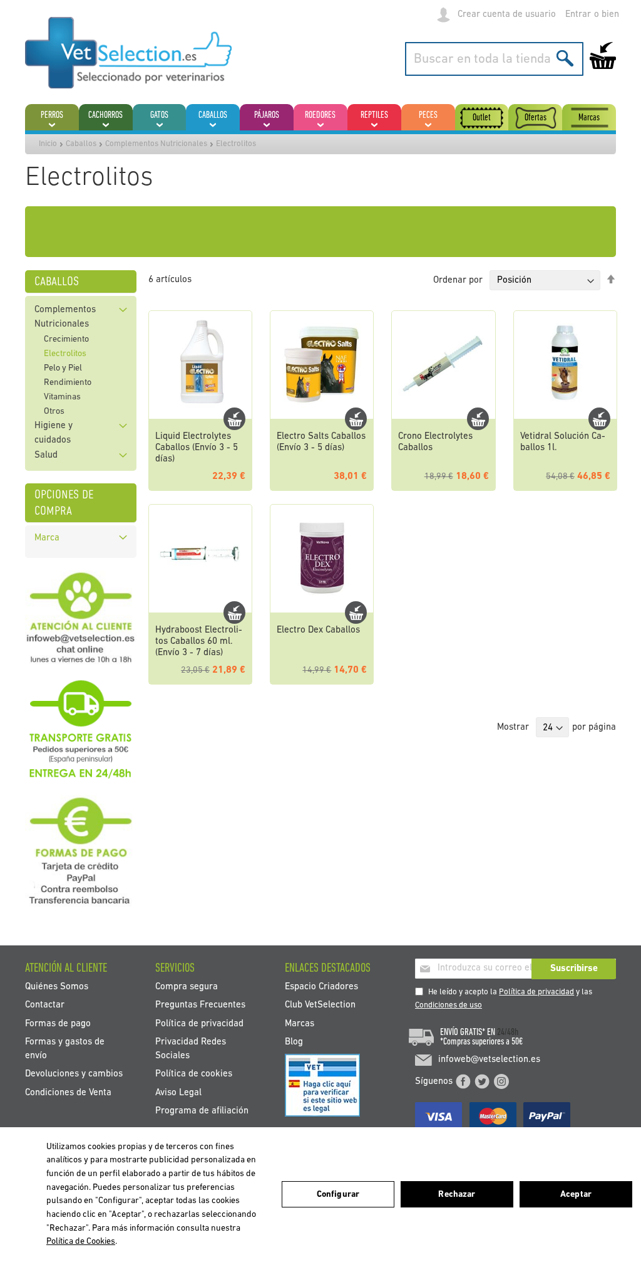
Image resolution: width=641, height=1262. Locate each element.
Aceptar (576, 1194)
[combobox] (494, 59)
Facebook (463, 1081)
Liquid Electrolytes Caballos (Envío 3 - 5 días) (196, 448)
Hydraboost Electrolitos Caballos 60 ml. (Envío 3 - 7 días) (198, 642)
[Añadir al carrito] (234, 419)
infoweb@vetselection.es (489, 1060)
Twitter (482, 1081)
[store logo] (128, 52)
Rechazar (456, 1194)
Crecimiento (66, 339)
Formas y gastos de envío (65, 1049)
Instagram (501, 1081)
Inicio (48, 144)
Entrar (578, 14)
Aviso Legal (178, 1092)
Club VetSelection (320, 1005)
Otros (54, 411)
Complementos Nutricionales (156, 144)
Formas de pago (58, 1023)
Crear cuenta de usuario (507, 14)
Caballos (81, 144)
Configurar (338, 1194)
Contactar (44, 1005)
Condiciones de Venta (68, 1092)
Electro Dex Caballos (318, 630)
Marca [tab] (46, 538)
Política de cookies (193, 1074)
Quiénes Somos (56, 987)
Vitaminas (62, 397)
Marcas (299, 1023)
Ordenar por (458, 280)
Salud (46, 455)
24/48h (507, 1033)
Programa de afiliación (202, 1110)
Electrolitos (65, 354)
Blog (294, 1042)
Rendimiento (67, 382)
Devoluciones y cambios (74, 1074)
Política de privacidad (536, 992)
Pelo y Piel (63, 368)
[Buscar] (565, 58)
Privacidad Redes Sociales (190, 1049)
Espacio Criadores (321, 987)
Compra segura (186, 987)
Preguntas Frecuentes (200, 1005)
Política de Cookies (80, 1241)
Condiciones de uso (448, 1005)
